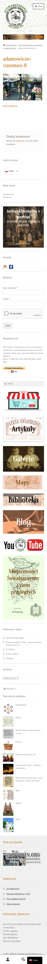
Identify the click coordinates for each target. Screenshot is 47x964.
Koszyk (18, 742)
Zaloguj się (7, 197)
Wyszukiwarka (21, 705)
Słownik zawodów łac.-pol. (26, 755)
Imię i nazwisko (10, 288)
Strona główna (11, 45)
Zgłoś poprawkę (13, 904)
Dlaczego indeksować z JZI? (18, 894)
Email (6, 299)
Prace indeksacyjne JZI (15, 899)
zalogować (20, 141)
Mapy (18, 791)
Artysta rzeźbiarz (12, 654)
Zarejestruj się (8, 194)
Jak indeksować (12, 889)
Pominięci (9, 658)
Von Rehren (10, 649)
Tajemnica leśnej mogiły (15, 638)
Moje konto (8, 959)
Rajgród (18, 803)
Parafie (18, 718)
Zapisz (7, 326)
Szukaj (23, 959)
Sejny (18, 819)
